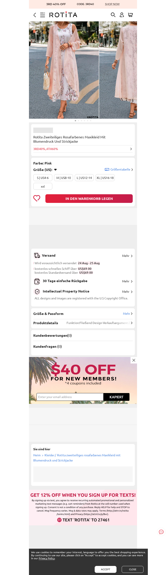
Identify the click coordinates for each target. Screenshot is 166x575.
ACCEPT (105, 569)
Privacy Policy (47, 558)
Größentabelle (120, 169)
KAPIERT (116, 397)
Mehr (125, 255)
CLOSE (132, 569)
